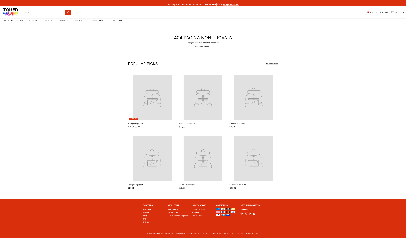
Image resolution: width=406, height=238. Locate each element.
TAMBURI (49, 21)
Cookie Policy (173, 209)
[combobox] (47, 12)
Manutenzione (197, 216)
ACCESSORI (64, 21)
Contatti (146, 212)
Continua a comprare (203, 46)
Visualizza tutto (272, 64)
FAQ (144, 219)
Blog (145, 216)
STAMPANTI (80, 21)
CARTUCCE (34, 21)
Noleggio (195, 212)
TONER (20, 21)
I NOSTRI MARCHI (98, 21)
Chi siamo (147, 209)
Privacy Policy (173, 212)
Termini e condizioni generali (178, 216)
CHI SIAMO (8, 21)
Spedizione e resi (198, 209)
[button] (370, 12)
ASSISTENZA (117, 21)
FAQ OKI (146, 222)
